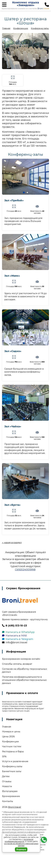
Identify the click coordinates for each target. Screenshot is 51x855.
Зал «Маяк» (12, 275)
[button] (24, 192)
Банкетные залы (11, 771)
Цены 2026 (8, 736)
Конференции (20, 28)
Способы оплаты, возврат (17, 664)
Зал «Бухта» (12, 504)
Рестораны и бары (13, 751)
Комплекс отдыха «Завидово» (25, 3)
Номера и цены (11, 731)
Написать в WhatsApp (20, 632)
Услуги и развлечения (15, 761)
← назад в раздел (12, 542)
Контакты (7, 801)
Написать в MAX (16, 635)
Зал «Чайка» (12, 426)
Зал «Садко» (12, 351)
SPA (4, 756)
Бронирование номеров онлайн (21, 659)
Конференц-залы (40, 28)
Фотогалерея (10, 791)
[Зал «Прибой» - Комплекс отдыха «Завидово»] (25, 177)
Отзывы (6, 781)
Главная (6, 28)
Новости (7, 786)
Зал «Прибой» (14, 200)
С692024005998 (25, 569)
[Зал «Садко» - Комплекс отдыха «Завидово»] (25, 327)
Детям (6, 776)
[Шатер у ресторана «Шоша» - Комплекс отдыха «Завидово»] (25, 51)
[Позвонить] (47, 5)
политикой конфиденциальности (19, 840)
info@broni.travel (16, 642)
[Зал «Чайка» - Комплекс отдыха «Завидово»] (25, 403)
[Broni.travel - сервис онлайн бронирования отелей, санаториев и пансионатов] (20, 600)
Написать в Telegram (19, 639)
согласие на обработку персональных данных (21, 845)
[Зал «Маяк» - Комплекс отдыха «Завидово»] (25, 252)
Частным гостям (11, 746)
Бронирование (11, 796)
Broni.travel (14, 807)
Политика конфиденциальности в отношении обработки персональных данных (24, 680)
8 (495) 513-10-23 (16, 625)
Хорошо (21, 849)
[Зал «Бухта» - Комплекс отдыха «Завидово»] (25, 481)
